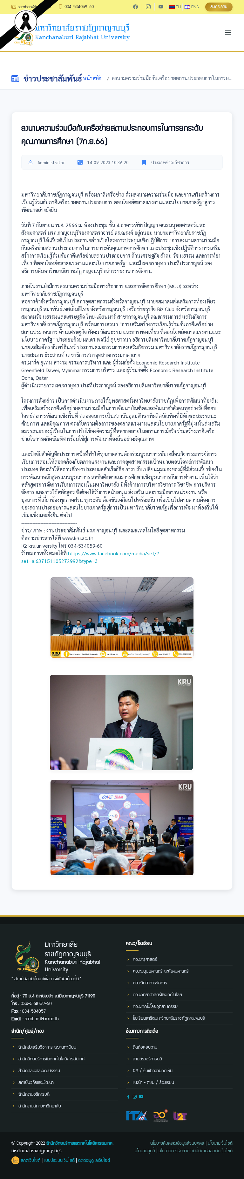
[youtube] (160, 6)
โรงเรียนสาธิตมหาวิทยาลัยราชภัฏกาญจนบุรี (169, 1018)
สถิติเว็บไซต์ (29, 1160)
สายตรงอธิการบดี (147, 1059)
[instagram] (148, 6)
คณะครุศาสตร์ (145, 959)
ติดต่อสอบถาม (145, 1047)
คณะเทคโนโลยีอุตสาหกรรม (155, 1006)
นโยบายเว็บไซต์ (220, 1143)
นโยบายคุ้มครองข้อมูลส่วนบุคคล (177, 1143)
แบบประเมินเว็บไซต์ (59, 1160)
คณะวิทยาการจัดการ (150, 983)
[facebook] (135, 6)
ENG (194, 6)
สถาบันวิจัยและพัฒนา (36, 1082)
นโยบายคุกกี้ (145, 1151)
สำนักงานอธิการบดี (34, 1094)
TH (178, 6)
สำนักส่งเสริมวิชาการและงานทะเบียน (47, 1047)
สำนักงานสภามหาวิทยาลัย (39, 1106)
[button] (219, 7)
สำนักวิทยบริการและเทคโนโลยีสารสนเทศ (51, 1059)
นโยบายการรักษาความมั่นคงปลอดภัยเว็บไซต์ (196, 1151)
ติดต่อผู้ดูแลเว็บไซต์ (94, 1160)
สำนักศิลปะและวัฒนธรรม (39, 1070)
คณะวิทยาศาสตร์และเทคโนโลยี (157, 994)
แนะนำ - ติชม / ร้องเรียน (153, 1082)
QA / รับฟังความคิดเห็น (153, 1070)
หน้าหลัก (92, 78)
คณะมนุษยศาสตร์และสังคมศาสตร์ (161, 971)
